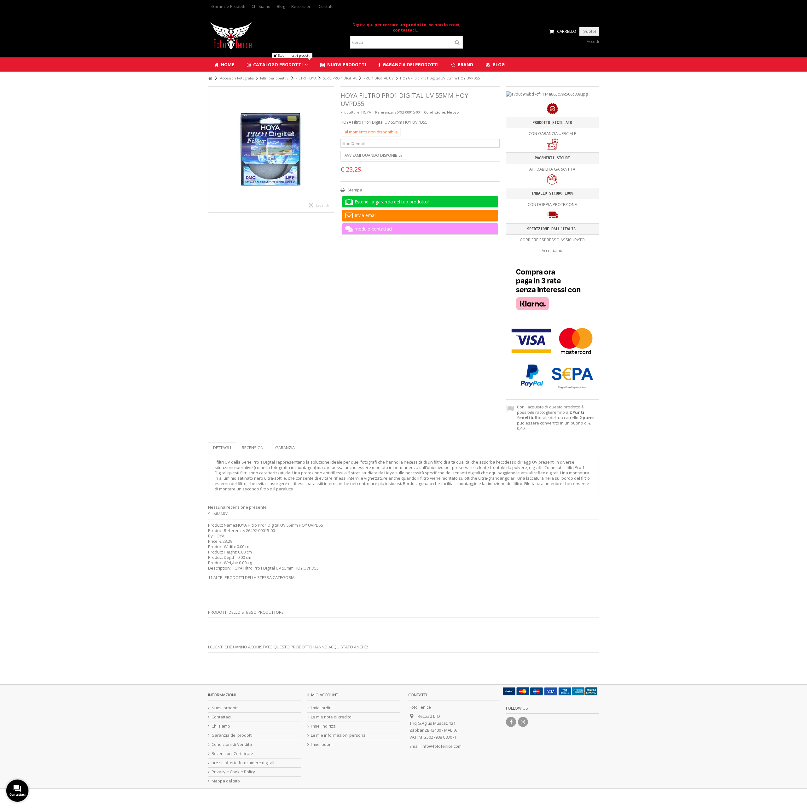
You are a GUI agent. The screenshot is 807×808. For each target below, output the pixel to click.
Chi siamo (221, 726)
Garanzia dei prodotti (232, 735)
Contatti (326, 6)
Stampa (354, 190)
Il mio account (322, 695)
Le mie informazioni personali (339, 735)
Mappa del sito (226, 781)
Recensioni (301, 6)
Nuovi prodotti (225, 708)
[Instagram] (523, 722)
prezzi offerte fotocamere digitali (243, 762)
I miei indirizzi (323, 726)
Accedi (592, 41)
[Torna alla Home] (210, 78)
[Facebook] (511, 722)
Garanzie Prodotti (228, 6)
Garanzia (285, 447)
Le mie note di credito (331, 717)
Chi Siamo (261, 6)
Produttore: (350, 112)
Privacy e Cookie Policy (233, 772)
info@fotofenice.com (441, 746)
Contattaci (221, 717)
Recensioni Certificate (232, 753)
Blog (281, 6)
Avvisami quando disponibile (373, 155)
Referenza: (384, 112)
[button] (277, 64)
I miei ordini (322, 708)
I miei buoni (322, 744)
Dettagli (222, 447)
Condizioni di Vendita (232, 744)
